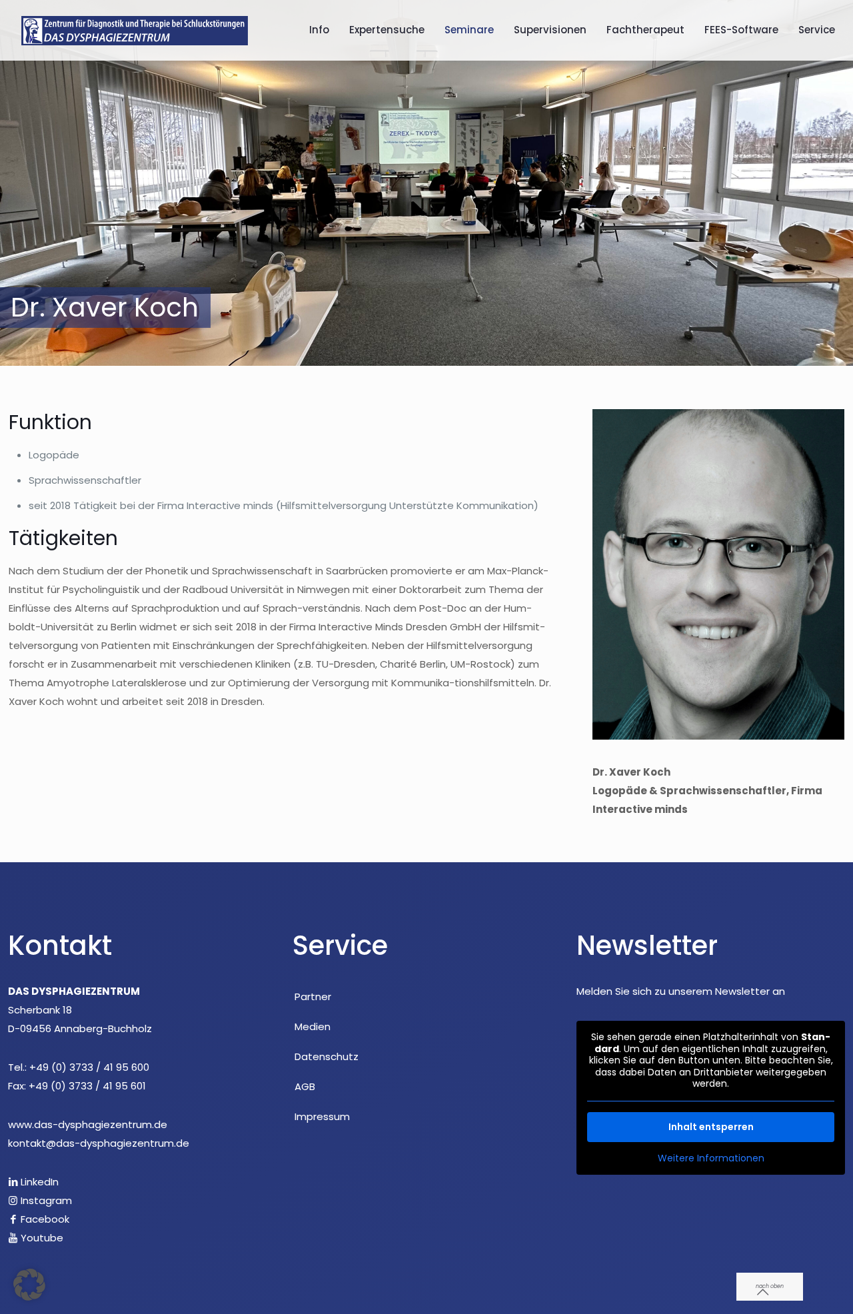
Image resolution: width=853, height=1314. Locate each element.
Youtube (40, 1238)
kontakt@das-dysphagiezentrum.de (98, 1143)
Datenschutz (327, 1056)
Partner (313, 996)
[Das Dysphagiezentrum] (134, 30)
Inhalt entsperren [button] (711, 1126)
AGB (305, 1086)
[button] (29, 1284)
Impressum (322, 1116)
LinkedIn (38, 1182)
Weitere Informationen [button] (711, 1159)
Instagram (45, 1200)
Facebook (43, 1219)
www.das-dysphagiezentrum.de (87, 1124)
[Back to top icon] (769, 1287)
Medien (313, 1026)
